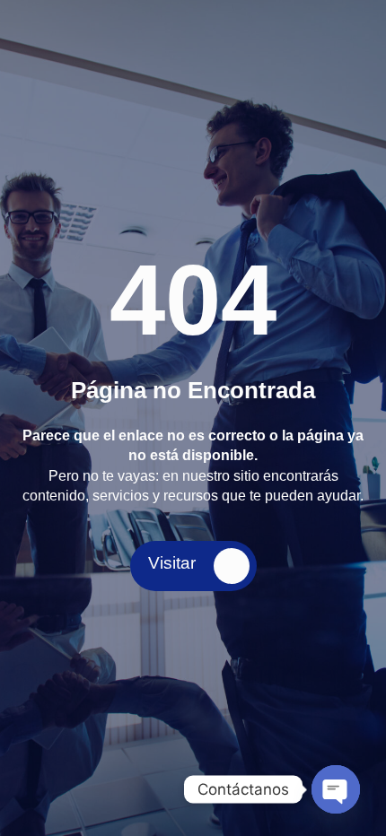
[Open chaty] (335, 789)
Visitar (172, 562)
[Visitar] (232, 566)
